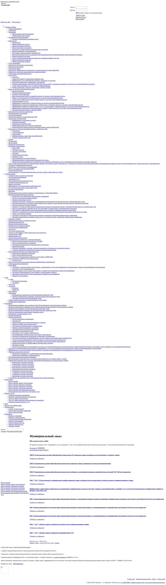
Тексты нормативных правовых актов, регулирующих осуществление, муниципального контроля (44, 208)
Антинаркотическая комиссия (18, 264)
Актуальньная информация (17, 177)
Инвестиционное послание (21, 56)
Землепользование (18, 246)
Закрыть (3, 3)
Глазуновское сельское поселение (23, 366)
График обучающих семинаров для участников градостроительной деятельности (38, 341)
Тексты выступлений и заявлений (19, 410)
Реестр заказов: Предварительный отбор (21, 390)
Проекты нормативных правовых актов (25, 39)
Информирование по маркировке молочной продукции (30, 160)
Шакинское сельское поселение (22, 376)
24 (48, 543)
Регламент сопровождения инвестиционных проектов (30, 49)
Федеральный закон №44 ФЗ (39, 450)
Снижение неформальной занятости (20, 165)
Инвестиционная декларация (21, 48)
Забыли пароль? (81, 17)
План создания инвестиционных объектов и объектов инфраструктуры (35, 58)
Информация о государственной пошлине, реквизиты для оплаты (33, 80)
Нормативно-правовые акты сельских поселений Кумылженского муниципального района (38, 360)
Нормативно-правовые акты (21, 124)
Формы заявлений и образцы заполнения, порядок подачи (31, 87)
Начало (32, 543)
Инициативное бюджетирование (23, 34)
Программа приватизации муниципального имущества (30, 245)
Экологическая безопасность (17, 238)
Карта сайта (161, 579)
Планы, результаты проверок (21, 213)
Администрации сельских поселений (20, 175)
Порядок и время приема (16, 417)
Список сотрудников (19, 151)
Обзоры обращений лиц (16, 423)
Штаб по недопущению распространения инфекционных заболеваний (31, 262)
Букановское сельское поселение (23, 364)
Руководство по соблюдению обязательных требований (30, 196)
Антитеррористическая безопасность (20, 181)
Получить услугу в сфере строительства (25, 333)
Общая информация (15, 29)
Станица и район (10, 27)
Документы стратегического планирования (22, 167)
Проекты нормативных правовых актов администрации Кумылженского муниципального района (40, 307)
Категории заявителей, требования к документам (28, 82)
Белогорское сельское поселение (23, 362)
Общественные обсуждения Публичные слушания (28, 322)
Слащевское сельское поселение (22, 372)
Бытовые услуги (17, 156)
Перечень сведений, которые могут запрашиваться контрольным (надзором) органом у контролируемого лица (48, 201)
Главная (3, 431)
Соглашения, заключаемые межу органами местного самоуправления (31, 378)
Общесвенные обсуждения (21, 35)
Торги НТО (16, 148)
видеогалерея (12, 143)
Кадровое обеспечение (15, 189)
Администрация (10, 174)
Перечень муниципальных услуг (19, 402)
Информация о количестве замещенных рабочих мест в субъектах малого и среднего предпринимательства (47, 105)
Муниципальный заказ (14, 431)
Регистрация (80, 19)
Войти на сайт (5, 22)
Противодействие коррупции (18, 224)
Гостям (10, 139)
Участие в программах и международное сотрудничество (27, 232)
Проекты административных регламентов (22, 397)
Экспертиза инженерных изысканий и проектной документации (33, 336)
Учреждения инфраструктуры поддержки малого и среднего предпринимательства (39, 99)
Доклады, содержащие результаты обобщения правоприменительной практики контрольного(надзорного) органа (49, 212)
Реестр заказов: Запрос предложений (20, 383)
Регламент (15, 283)
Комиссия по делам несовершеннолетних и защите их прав (27, 129)
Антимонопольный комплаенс (18, 37)
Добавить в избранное (37, 458)
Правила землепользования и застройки (25, 327)
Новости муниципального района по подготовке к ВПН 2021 (32, 257)
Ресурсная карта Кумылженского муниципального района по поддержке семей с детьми (37, 359)
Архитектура (16, 321)
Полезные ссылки (18, 150)
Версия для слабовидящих (13, 405)
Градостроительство (15, 317)
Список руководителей (16, 409)
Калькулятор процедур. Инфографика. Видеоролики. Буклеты (32, 343)
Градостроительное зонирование (23, 319)
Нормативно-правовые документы (23, 253)
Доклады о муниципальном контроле (24, 198)
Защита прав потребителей (17, 118)
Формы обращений (14, 315)
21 (43, 543)
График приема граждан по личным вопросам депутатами (27, 300)
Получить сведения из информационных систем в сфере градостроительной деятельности (42, 338)
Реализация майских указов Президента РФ (22, 117)
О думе (10, 279)
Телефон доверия (14, 426)
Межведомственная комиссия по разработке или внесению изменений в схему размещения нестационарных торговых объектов (54, 162)
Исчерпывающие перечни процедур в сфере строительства (31, 334)
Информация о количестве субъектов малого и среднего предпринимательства (38, 103)
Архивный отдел (14, 179)
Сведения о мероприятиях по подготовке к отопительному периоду (34, 272)
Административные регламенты (19, 395)
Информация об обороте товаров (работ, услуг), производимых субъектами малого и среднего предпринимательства (50, 106)
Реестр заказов (13, 381)
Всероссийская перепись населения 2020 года (23, 251)
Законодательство (18, 91)
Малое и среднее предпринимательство (21, 89)
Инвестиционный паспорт (21, 44)
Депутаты (11, 284)
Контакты (11, 191)
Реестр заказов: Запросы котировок (20, 385)
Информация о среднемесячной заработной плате (24, 186)
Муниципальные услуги (20, 101)
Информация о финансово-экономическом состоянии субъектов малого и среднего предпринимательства (47, 108)
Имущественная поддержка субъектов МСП (26, 110)
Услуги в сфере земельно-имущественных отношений (26, 400)
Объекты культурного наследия (18, 352)
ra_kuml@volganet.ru (59, 557)
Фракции (15, 288)
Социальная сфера (14, 68)
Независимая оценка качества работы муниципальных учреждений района (33, 193)
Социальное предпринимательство (19, 73)
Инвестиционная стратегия (21, 46)
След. (52, 543)
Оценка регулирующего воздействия (20, 65)
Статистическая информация (17, 227)
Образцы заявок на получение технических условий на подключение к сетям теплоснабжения (43, 270)
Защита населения (14, 184)
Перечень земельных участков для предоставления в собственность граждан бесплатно (41, 248)
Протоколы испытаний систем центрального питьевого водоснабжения (35, 274)
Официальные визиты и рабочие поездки (22, 220)
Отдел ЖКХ (12, 265)
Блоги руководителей (15, 412)
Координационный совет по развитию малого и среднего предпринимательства (38, 96)
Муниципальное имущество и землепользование (24, 239)
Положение (16, 131)
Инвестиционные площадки (21, 60)
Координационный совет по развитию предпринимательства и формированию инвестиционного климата (47, 54)
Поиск (154, 579)
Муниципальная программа (21, 93)
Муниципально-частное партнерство (20, 112)
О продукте (131, 579)
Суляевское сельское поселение (22, 374)
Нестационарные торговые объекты (24, 158)
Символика (12, 30)
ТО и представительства (16, 231)
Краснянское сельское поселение (23, 367)
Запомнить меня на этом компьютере (90, 13)
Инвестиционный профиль (21, 61)
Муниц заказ (9, 379)
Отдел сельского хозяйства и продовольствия (23, 258)
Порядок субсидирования (20, 94)
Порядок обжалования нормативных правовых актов (25, 312)
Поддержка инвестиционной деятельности (26, 53)
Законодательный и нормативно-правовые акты (28, 79)
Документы (12, 293)
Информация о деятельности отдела (24, 120)
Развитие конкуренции (16, 67)
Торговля (15, 153)
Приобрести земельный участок (22, 331)
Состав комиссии (18, 132)
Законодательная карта (15, 424)
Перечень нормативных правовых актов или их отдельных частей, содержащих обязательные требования (47, 217)
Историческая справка (19, 281)
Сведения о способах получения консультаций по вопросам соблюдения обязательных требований (44, 215)
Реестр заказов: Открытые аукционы (20, 386)
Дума (6, 277)
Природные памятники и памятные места (26, 355)
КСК (6, 404)
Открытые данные (14, 219)
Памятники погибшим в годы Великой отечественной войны (32, 353)
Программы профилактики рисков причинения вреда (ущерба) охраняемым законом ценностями (44, 210)
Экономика (12, 32)
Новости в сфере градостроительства (24, 324)
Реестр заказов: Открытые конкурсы (20, 388)
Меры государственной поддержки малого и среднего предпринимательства (37, 98)
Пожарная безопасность (16, 222)
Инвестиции (12, 41)
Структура (11, 229)
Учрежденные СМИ (15, 234)
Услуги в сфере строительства (18, 398)
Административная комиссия (18, 182)
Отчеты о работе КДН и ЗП (21, 137)
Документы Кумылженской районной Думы (26, 298)
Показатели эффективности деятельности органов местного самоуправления (33, 70)
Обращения (8, 414)
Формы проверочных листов (21, 200)
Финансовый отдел (14, 236)
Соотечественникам (15, 115)
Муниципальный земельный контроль (21, 194)
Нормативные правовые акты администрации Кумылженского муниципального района (37, 305)
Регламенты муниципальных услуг (20, 314)
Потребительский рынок (16, 146)
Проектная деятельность (16, 144)
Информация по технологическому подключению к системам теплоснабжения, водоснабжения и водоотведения (45, 350)
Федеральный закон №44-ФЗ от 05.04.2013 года (24, 391)
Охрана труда (16, 260)
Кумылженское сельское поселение (23, 369)
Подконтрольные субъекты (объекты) (24, 205)
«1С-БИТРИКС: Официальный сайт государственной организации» (142, 582)
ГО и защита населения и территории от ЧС (22, 188)
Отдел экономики (14, 63)
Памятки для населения (20, 276)
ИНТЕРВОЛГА (18, 564)
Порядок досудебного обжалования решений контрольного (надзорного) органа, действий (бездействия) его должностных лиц (54, 207)
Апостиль (15, 77)
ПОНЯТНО (41, 448)
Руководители (9, 407)
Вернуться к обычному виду (10, 1)
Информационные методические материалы (26, 125)
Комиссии (15, 289)
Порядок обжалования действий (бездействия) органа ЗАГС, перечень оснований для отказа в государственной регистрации (53, 84)
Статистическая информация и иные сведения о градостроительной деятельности (39, 340)
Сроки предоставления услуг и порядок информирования (31, 86)
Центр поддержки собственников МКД (21, 169)
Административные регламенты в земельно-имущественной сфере (34, 250)
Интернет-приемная (15, 416)
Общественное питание (20, 155)
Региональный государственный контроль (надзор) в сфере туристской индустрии (35, 172)
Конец (57, 543)
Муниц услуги (9, 393)
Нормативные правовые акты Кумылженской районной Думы (32, 295)
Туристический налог (15, 170)
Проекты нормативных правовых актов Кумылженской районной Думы (36, 296)
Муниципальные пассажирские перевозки (22, 357)
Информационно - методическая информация (27, 136)
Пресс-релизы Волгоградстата (22, 255)
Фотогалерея (12, 141)
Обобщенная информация (16, 302)
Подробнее (33, 448)
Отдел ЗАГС (12, 75)
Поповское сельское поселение (22, 371)
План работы (16, 134)
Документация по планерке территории (25, 329)
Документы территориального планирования (27, 326)
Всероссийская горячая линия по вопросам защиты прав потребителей (35, 127)
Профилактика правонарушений (19, 226)
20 (41, 543)
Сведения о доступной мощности (23, 269)
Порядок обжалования (15, 421)
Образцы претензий (18, 122)
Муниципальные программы (17, 113)
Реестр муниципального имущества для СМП (27, 241)
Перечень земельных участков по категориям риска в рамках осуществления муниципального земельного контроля (50, 203)
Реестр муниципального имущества (24, 243)
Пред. (37, 543)
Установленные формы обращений (19, 419)
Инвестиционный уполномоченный (24, 51)
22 (45, 543)
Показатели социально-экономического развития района (27, 72)
